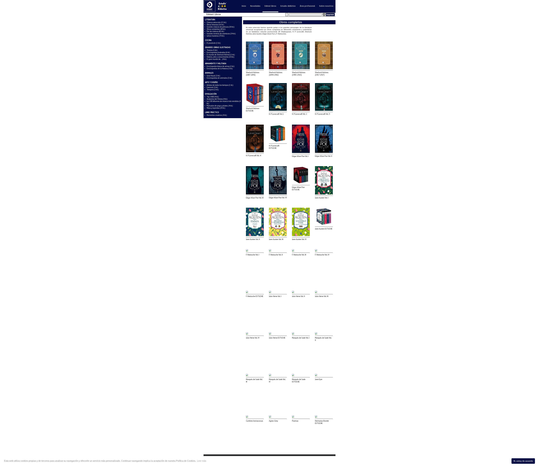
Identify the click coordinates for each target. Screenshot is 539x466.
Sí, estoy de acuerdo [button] (523, 461)
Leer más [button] (201, 461)
